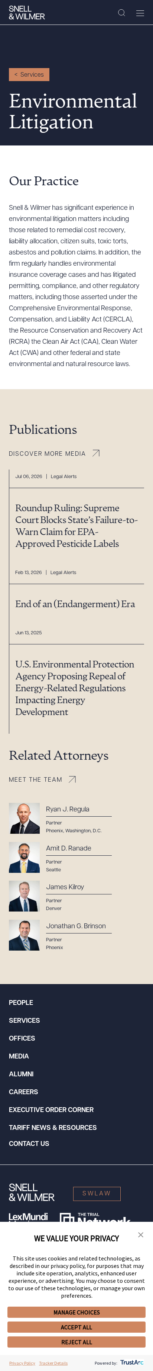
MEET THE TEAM (35, 780)
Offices (22, 1039)
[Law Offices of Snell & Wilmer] (27, 13)
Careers (23, 1092)
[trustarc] (131, 1363)
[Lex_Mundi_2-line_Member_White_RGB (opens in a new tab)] (28, 1220)
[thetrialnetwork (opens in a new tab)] (95, 1220)
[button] (140, 1235)
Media (19, 1057)
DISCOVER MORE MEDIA (47, 454)
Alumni (21, 1075)
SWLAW (96, 1194)
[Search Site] (121, 13)
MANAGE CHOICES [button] (76, 1312)
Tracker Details (53, 1363)
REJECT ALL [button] (76, 1342)
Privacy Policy (22, 1363)
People (21, 1003)
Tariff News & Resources (53, 1128)
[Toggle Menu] (140, 13)
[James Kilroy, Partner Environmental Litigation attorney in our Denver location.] (64, 896)
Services (32, 75)
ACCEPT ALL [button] (76, 1327)
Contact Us (29, 1144)
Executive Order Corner (51, 1110)
